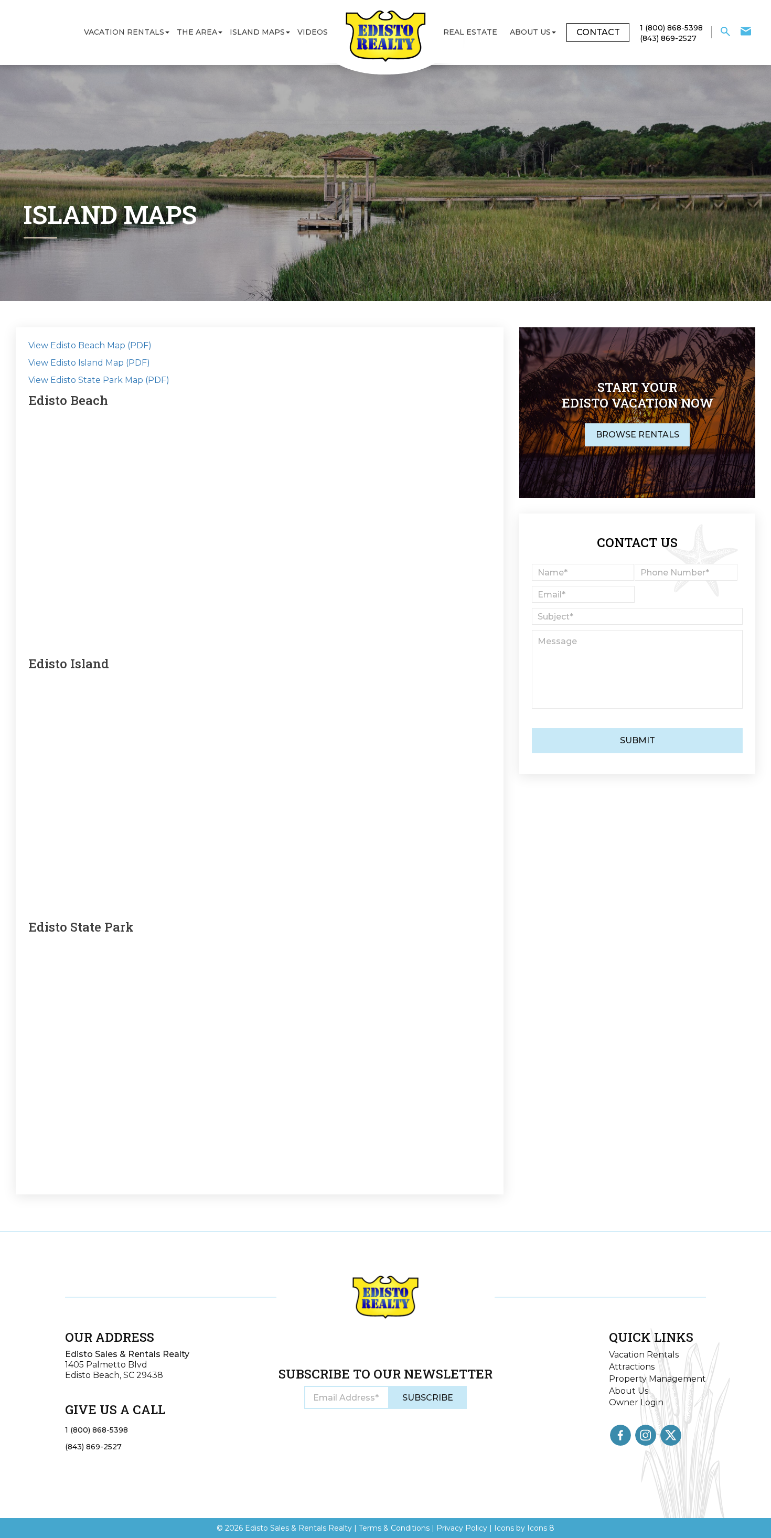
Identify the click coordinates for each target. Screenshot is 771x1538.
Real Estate (470, 32)
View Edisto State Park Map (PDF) (98, 380)
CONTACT (598, 32)
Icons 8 (540, 1528)
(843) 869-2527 (93, 1446)
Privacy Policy (461, 1528)
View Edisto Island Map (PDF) (89, 363)
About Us (530, 32)
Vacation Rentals (124, 32)
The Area (197, 32)
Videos (312, 32)
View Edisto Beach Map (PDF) (90, 345)
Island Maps (257, 32)
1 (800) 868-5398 (96, 1430)
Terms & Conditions (394, 1528)
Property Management (657, 1379)
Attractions (632, 1367)
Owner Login (636, 1402)
